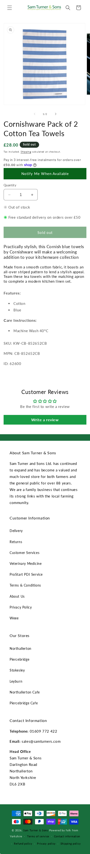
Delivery (16, 531)
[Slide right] (55, 114)
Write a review (45, 419)
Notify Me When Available (45, 173)
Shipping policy (70, 843)
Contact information (67, 836)
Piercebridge (19, 659)
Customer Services (24, 553)
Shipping (26, 151)
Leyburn (16, 681)
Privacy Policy (21, 607)
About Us (17, 596)
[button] (9, 7)
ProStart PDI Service (26, 574)
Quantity (10, 185)
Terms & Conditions (25, 585)
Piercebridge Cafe (24, 703)
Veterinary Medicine (26, 563)
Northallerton (20, 648)
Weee (14, 618)
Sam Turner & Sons (35, 830)
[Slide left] (34, 114)
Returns (16, 542)
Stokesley (17, 670)
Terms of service (38, 836)
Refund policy (23, 843)
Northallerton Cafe (25, 692)
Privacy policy (46, 843)
